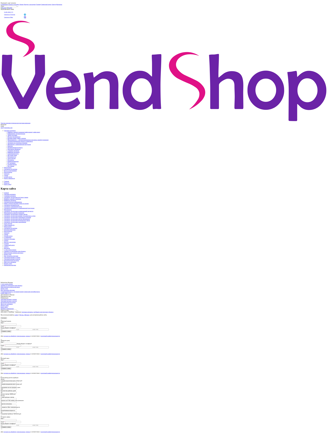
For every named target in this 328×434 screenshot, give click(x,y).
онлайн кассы (8, 177)
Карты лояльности (9, 178)
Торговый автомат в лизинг (12, 257)
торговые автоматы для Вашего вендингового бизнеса (37, 312)
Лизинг (21, 4)
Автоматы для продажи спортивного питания (17, 217)
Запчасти (6, 174)
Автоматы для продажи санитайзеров (15, 222)
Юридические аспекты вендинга (13, 253)
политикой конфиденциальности (50, 336)
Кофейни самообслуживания (12, 199)
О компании (4, 4)
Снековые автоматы (13, 150)
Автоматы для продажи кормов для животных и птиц (19, 216)
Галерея (38, 4)
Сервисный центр (46, 4)
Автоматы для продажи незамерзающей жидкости (18, 211)
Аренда (54, 4)
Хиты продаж (12, 158)
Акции (6, 175)
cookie (16, 315)
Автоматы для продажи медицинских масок (17, 220)
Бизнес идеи (7, 254)
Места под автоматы (10, 262)
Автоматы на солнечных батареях (17, 143)
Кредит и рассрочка (30, 4)
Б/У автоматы (11, 163)
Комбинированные (13, 161)
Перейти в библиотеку (7, 308)
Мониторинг (8, 167)
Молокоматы (8, 209)
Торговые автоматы (10, 130)
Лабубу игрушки (12, 135)
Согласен (3, 318)
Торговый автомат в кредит (12, 259)
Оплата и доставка (13, 4)
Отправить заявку (6, 331)
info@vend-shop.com (6, 127)
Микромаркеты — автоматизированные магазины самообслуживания (28, 140)
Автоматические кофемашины (13, 202)
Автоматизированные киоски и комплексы (20, 141)
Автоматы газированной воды (13, 206)
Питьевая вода (12, 157)
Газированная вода (13, 153)
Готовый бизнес (12, 164)
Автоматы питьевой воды (11, 205)
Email (3, 326)
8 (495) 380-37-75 (8, 12)
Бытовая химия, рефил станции (17, 138)
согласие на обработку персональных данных (17, 336)
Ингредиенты (8, 172)
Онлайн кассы (8, 236)
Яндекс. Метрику (24, 315)
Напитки (10, 146)
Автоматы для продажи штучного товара (16, 197)
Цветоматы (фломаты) (14, 149)
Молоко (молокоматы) (14, 137)
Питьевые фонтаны (9, 229)
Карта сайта (7, 184)
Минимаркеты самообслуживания (14, 213)
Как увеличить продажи (11, 256)
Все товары (11, 166)
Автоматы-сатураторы (10, 169)
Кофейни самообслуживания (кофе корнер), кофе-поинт (24, 132)
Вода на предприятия (10, 170)
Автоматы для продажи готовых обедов (15, 214)
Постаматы (11, 160)
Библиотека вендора (10, 265)
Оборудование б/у (9, 225)
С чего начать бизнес (10, 250)
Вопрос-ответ (8, 263)
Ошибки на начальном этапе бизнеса (15, 251)
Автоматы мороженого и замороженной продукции (19, 208)
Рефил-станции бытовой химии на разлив (16, 203)
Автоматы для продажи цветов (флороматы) (17, 219)
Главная (6, 181)
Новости (6, 183)
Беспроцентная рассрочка (11, 260)
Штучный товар (12, 155)
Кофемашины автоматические (16, 133)
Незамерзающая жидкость (15, 147)
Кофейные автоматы (13, 152)
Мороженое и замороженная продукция (19, 144)
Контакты (59, 4)
